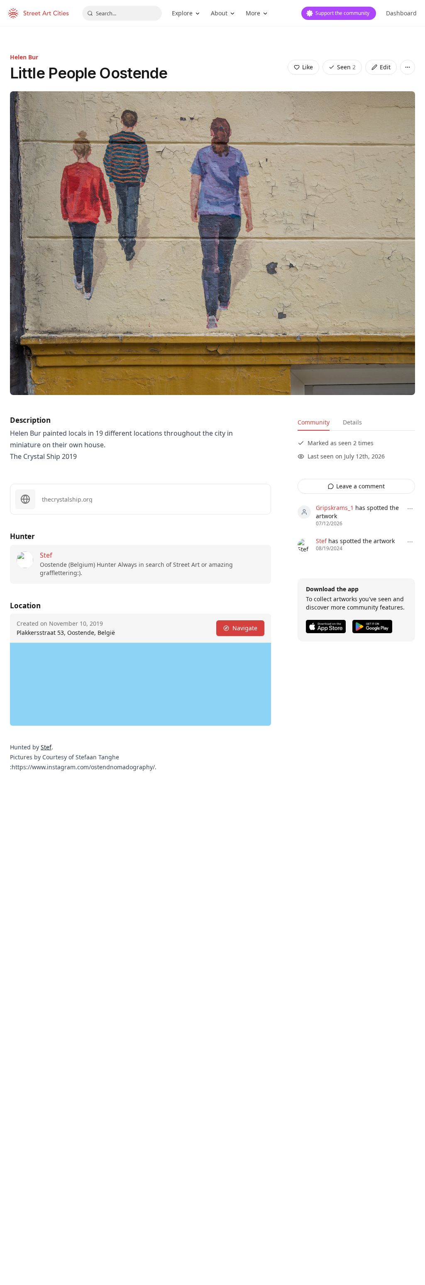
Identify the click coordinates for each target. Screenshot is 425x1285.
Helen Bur (24, 57)
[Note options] (410, 509)
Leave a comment (360, 486)
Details (352, 422)
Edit (385, 67)
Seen (346, 67)
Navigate (244, 628)
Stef (46, 555)
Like (307, 67)
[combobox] (122, 13)
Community (314, 422)
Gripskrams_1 (335, 508)
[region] (140, 684)
